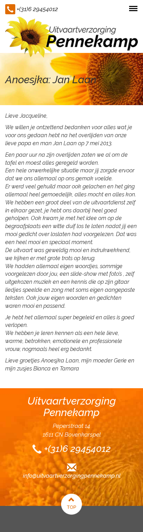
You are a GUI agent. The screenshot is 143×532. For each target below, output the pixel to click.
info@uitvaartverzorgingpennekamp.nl (71, 475)
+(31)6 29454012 (37, 9)
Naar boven (71, 504)
